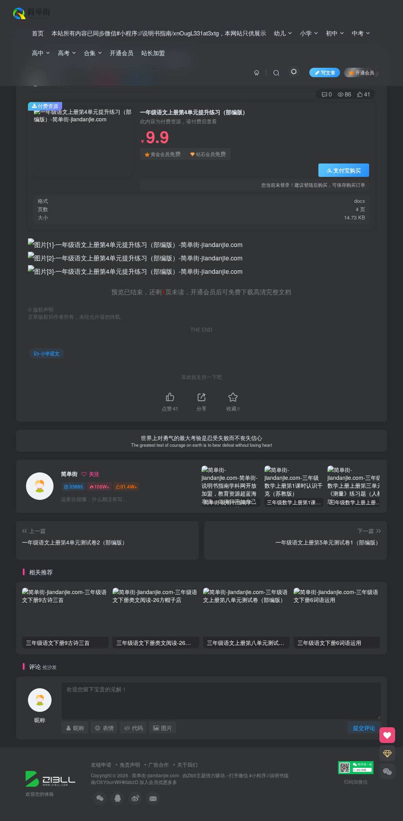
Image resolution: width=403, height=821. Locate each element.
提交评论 (364, 728)
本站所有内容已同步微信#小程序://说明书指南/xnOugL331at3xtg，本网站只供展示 (159, 33)
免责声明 (130, 764)
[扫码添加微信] (387, 771)
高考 (64, 52)
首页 (38, 33)
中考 (358, 33)
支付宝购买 (347, 170)
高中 (38, 52)
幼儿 (280, 33)
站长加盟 (153, 52)
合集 (90, 52)
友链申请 (101, 764)
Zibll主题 (196, 775)
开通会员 (121, 52)
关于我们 (187, 764)
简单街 (69, 473)
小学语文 (50, 353)
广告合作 (158, 764)
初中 (332, 33)
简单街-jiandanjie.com (155, 775)
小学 (306, 33)
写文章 (328, 72)
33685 (76, 486)
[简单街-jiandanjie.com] (32, 12)
